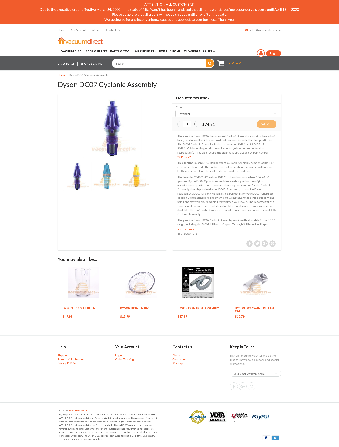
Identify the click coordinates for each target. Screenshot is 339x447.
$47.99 (67, 316)
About (96, 30)
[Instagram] (251, 386)
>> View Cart (236, 63)
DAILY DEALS (66, 63)
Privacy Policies (67, 363)
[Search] (210, 63)
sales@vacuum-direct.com (265, 30)
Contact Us (113, 30)
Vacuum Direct (78, 410)
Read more (186, 229)
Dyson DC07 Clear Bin (79, 308)
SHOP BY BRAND (91, 63)
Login (118, 355)
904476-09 (184, 156)
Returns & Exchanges (71, 359)
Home (61, 30)
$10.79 (240, 316)
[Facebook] (234, 386)
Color (179, 107)
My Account (78, 30)
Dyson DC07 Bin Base (135, 308)
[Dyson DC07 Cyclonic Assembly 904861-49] (112, 128)
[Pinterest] (243, 386)
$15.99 (125, 316)
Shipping (63, 355)
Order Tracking (124, 359)
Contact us (179, 359)
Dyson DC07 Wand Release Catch (255, 309)
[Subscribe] (276, 374)
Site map (177, 363)
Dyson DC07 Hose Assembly (198, 308)
